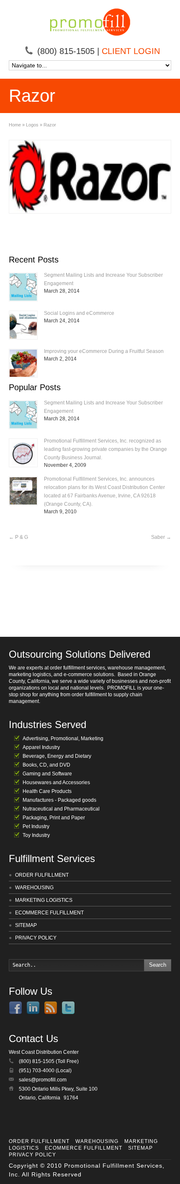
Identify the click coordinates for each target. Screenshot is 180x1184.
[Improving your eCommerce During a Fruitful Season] (23, 363)
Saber (161, 537)
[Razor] (90, 177)
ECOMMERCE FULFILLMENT (49, 913)
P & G (18, 537)
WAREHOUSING (34, 888)
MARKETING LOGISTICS (43, 900)
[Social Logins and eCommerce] (23, 325)
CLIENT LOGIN (131, 51)
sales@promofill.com (43, 1080)
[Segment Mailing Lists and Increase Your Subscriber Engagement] (23, 287)
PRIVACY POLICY (36, 938)
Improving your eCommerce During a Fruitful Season (104, 351)
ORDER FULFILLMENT (42, 875)
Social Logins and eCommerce (79, 313)
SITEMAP (26, 925)
